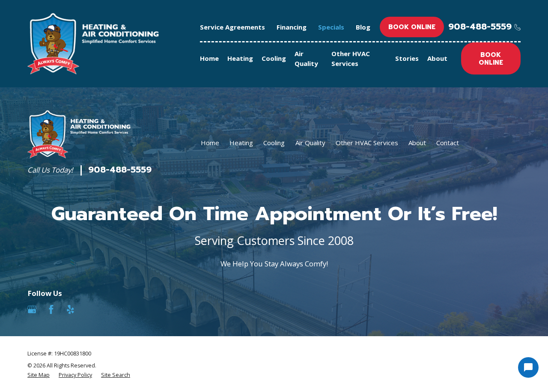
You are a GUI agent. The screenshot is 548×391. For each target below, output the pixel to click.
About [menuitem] (437, 58)
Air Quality (310, 142)
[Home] (93, 43)
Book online (411, 27)
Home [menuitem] (209, 58)
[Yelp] (70, 309)
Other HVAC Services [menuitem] (350, 58)
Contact (447, 142)
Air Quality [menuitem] (306, 58)
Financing (292, 27)
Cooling (274, 142)
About (417, 142)
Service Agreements (232, 27)
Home (210, 142)
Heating (241, 142)
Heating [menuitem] (240, 58)
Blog (363, 27)
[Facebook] (51, 309)
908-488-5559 (480, 27)
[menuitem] (38, 375)
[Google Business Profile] (31, 309)
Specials (331, 27)
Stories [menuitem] (407, 58)
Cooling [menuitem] (274, 58)
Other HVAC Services (367, 142)
